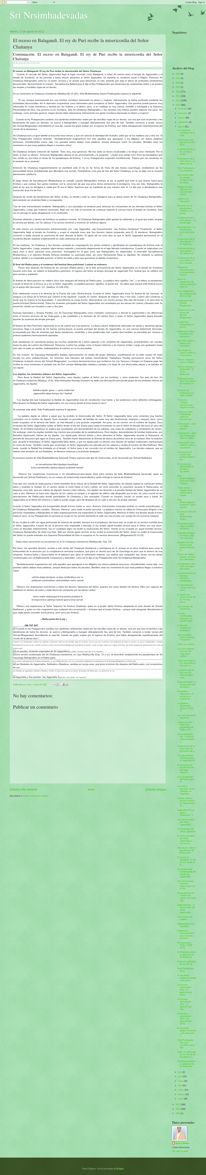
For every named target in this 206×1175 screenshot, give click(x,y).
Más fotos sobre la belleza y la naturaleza (186, 343)
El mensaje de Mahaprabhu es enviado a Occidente (185, 468)
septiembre (183, 122)
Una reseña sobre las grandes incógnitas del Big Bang (185, 179)
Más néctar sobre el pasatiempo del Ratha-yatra (186, 850)
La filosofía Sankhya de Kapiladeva (184, 628)
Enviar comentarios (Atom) (35, 796)
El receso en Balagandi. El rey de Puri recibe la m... (186, 861)
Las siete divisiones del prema (186, 716)
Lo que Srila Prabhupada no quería (185, 324)
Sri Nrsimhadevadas (49, 14)
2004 (178, 1113)
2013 (178, 100)
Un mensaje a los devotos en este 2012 (186, 142)
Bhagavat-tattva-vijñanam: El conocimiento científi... (185, 190)
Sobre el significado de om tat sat (186, 962)
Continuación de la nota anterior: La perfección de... (186, 161)
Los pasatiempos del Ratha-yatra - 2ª (186, 779)
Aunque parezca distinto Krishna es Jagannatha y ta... (186, 802)
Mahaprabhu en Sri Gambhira (186, 925)
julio (180, 1072)
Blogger (120, 1168)
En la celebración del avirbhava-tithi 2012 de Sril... (186, 293)
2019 (178, 83)
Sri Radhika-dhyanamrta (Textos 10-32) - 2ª (185, 707)
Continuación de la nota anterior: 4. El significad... (186, 241)
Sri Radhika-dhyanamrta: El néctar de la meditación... (185, 695)
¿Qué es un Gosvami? (183, 200)
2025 (178, 74)
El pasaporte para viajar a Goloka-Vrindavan (185, 526)
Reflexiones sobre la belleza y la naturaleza (185, 334)
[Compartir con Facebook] (64, 684)
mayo (181, 1081)
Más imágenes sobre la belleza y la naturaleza (186, 352)
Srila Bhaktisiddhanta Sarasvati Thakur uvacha (186, 503)
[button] (15, 66)
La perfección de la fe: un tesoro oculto (186, 151)
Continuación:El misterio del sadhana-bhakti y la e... (186, 456)
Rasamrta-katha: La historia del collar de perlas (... (186, 684)
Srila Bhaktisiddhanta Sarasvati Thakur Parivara (186, 479)
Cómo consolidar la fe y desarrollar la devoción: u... (186, 663)
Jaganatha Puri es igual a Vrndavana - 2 (185, 812)
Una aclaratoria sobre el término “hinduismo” (186, 637)
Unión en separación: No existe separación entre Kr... (186, 283)
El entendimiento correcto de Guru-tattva (186, 587)
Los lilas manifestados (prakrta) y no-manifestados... (185, 617)
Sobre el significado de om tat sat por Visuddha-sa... (186, 1054)
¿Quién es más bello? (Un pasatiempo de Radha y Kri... (185, 726)
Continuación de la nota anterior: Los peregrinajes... (186, 220)
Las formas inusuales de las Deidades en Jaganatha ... (186, 790)
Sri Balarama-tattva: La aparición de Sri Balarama (186, 954)
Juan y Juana (182, 1143)
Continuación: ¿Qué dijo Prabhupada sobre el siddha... (186, 435)
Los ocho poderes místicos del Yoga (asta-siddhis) (185, 652)
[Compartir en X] (61, 684)
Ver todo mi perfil (180, 1151)
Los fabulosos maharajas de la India (186, 133)
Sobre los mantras (185, 644)
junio (180, 1076)
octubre (182, 118)
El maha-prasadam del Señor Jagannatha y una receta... (186, 839)
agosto (181, 126)
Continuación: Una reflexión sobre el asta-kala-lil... (186, 445)
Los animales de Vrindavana (185, 607)
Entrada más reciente (23, 789)
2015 (178, 91)
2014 (178, 96)
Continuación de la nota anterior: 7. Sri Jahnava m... (186, 251)
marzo (181, 1090)
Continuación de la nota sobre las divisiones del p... (186, 748)
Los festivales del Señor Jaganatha (186, 830)
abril (180, 1085)
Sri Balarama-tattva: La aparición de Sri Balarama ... (186, 1064)
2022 (178, 78)
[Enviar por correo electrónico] (54, 684)
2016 (178, 87)
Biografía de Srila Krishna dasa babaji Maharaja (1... (185, 546)
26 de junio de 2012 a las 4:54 (26, 63)
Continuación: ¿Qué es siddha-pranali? (186, 426)
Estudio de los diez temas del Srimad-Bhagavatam (186, 314)
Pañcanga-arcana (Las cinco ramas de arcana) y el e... (186, 382)
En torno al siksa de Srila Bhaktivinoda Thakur (186, 515)
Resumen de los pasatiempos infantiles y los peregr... (185, 209)
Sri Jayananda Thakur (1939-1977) (185, 945)
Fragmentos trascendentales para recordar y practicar (186, 934)
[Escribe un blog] (58, 684)
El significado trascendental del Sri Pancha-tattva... (186, 598)
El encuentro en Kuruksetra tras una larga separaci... (185, 769)
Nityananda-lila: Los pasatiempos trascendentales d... (186, 231)
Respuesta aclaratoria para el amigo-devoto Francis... (186, 271)
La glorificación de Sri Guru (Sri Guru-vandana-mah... (185, 674)
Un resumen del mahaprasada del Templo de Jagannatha (186, 873)
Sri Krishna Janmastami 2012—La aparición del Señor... (184, 990)
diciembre (183, 108)
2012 (178, 105)
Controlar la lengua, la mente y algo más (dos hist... (186, 535)
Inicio (91, 789)
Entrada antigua (155, 789)
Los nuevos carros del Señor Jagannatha (186, 822)
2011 (178, 1104)
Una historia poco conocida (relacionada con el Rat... (186, 885)
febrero (181, 1094)
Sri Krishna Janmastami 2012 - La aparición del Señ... (184, 1004)
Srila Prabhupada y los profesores (186, 169)
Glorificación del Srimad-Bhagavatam (184, 303)
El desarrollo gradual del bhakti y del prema (186, 978)
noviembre (183, 113)
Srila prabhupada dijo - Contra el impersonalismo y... (185, 738)
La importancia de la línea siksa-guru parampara (186, 566)
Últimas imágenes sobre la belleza (185, 360)
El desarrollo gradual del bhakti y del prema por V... (186, 1032)
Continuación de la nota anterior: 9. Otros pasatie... (186, 260)
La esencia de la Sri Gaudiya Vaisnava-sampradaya (186, 577)
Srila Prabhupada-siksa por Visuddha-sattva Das (186, 1044)
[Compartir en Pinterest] (67, 684)
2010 (178, 1109)
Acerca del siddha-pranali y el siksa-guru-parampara (186, 557)
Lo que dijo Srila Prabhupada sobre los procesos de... (185, 415)
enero (181, 1098)
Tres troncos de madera (184, 918)
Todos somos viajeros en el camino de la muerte (184, 491)
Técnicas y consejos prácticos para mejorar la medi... (186, 404)
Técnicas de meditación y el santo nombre (185, 393)
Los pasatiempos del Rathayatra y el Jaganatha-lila (186, 758)
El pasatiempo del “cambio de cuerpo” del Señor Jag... (186, 897)
